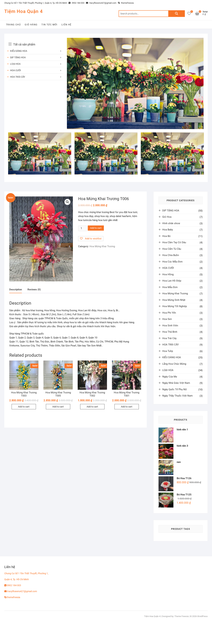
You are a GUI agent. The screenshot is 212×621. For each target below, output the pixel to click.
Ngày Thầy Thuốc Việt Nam (177, 395)
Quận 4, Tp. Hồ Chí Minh (16, 579)
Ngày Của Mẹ (169, 376)
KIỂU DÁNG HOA (18, 51)
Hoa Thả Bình (169, 331)
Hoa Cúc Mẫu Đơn (172, 261)
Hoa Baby (167, 229)
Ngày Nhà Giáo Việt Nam (176, 382)
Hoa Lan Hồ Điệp (171, 280)
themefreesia (127, 3)
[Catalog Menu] (36, 40)
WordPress (202, 616)
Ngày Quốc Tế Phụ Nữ (174, 389)
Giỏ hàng (31, 24)
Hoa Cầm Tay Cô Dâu (174, 242)
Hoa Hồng (168, 274)
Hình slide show (171, 223)
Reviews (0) (34, 289)
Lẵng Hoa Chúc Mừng (174, 363)
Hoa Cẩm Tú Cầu (171, 248)
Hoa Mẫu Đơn (170, 287)
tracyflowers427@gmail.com (102, 3)
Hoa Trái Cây (169, 338)
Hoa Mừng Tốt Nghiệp (174, 306)
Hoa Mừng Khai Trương (102, 246)
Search (176, 13)
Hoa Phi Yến (169, 312)
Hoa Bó (166, 236)
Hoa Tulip (167, 351)
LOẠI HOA (15, 64)
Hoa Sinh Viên (170, 325)
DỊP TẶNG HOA (18, 57)
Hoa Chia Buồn (170, 255)
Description (15, 289)
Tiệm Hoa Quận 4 (23, 11)
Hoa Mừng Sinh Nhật (173, 299)
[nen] (135, 39)
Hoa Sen (167, 319)
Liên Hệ (66, 24)
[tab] (15, 289)
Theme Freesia (181, 616)
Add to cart (96, 228)
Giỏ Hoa (166, 216)
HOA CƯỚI (15, 70)
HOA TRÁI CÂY (17, 76)
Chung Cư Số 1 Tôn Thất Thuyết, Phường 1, (26, 573)
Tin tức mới (49, 24)
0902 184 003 (77, 3)
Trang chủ (13, 24)
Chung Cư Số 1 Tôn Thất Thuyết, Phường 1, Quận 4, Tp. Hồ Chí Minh (35, 3)
